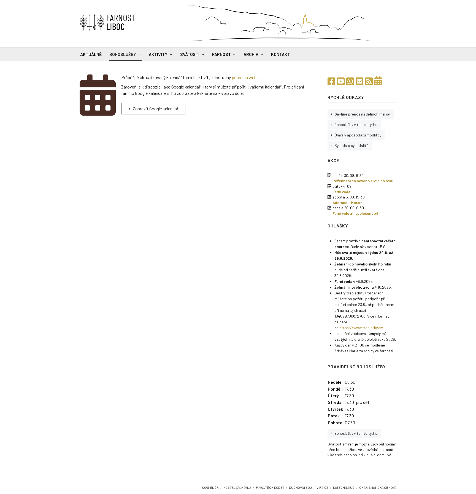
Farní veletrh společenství (355, 213)
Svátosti (189, 54)
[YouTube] (341, 81)
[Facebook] (331, 81)
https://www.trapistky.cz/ (361, 327)
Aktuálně (91, 54)
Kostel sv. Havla (237, 487)
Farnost (221, 54)
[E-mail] (359, 81)
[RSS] (369, 81)
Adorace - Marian (347, 202)
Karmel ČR (210, 487)
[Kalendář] (378, 81)
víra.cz (322, 487)
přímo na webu (245, 77)
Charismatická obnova (377, 487)
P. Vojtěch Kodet (270, 487)
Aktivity (158, 54)
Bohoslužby (122, 54)
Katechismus (344, 487)
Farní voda (341, 191)
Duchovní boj (300, 487)
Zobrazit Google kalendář (155, 108)
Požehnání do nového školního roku (362, 180)
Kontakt (280, 54)
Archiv (251, 54)
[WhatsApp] (350, 81)
